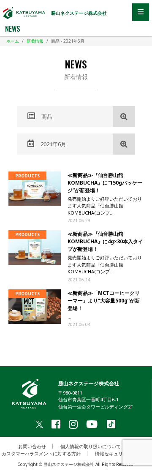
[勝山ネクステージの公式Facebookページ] (56, 424)
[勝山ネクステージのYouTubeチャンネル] (92, 424)
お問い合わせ (32, 446)
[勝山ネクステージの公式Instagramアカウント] (73, 424)
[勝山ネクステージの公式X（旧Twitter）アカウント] (39, 424)
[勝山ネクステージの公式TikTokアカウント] (111, 424)
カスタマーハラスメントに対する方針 (41, 453)
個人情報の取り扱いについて (90, 446)
